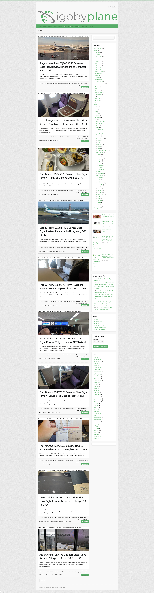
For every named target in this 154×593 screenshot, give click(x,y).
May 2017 (96, 373)
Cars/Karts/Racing (99, 121)
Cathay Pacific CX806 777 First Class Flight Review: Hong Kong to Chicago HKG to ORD (63, 286)
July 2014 (96, 426)
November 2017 (97, 371)
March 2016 (96, 392)
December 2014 (97, 417)
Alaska (100, 160)
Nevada (100, 167)
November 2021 (97, 359)
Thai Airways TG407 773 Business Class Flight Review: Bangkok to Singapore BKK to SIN (63, 394)
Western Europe (100, 194)
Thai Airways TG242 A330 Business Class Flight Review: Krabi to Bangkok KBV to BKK (63, 447)
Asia (97, 131)
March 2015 (96, 411)
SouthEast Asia (100, 183)
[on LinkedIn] (113, 7)
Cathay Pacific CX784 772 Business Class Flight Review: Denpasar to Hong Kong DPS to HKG (62, 231)
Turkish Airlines (98, 92)
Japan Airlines (63, 355)
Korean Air (97, 75)
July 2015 (96, 403)
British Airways (98, 63)
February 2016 (97, 394)
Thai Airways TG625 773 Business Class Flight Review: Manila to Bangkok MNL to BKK (63, 176)
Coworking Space (99, 123)
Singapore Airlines (64, 83)
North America (99, 152)
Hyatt (96, 110)
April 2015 (96, 409)
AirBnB (96, 106)
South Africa (100, 129)
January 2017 (97, 376)
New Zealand (101, 173)
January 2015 (97, 415)
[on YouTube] (110, 7)
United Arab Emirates (102, 150)
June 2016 (96, 386)
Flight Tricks (97, 100)
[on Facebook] (108, 7)
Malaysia (100, 188)
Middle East (99, 144)
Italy (99, 204)
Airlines (58, 83)
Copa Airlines (98, 67)
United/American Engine (60, 26)
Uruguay (99, 181)
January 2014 (97, 438)
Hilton (96, 108)
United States (101, 158)
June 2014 (96, 428)
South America (99, 175)
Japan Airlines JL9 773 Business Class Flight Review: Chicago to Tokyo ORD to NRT (62, 556)
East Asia (98, 135)
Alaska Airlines (98, 56)
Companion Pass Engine (74, 26)
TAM (96, 88)
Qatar (99, 148)
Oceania (98, 171)
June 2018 (96, 363)
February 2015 (97, 413)
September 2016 (98, 380)
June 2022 (96, 357)
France (99, 198)
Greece (99, 140)
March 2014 (96, 434)
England (99, 196)
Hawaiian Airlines (99, 71)
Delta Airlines (98, 69)
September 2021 (98, 361)
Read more (85, 87)
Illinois (100, 163)
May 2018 (96, 365)
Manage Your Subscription (100, 327)
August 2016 (97, 382)
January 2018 (97, 369)
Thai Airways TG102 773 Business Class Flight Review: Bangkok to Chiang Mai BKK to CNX (63, 122)
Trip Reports (97, 117)
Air (55, 83)
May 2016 (96, 388)
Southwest (97, 87)
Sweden (99, 206)
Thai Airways (63, 136)
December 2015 (97, 398)
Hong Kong (100, 133)
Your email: (95, 339)
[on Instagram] (115, 7)
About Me (92, 26)
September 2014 (98, 423)
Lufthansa (97, 77)
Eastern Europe (100, 138)
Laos (99, 186)
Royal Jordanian (99, 81)
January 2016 (97, 396)
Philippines (100, 190)
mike (42, 83)
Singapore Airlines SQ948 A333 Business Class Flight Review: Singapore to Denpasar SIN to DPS (62, 67)
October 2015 (97, 401)
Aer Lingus (97, 52)
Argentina (100, 177)
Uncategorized (97, 208)
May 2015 (96, 407)
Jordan (99, 146)
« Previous (43, 580)
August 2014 (97, 425)
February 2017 (97, 375)
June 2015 (96, 405)
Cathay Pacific (63, 247)
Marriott (97, 113)
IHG (96, 111)
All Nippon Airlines (99, 58)
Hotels (95, 104)
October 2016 (97, 378)
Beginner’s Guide (47, 26)
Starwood (97, 115)
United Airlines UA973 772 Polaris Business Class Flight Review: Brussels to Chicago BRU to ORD (63, 501)
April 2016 (96, 390)
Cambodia (100, 184)
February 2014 (97, 436)
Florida (100, 161)
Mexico (99, 156)
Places (96, 125)
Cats (95, 96)
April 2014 (96, 432)
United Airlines (65, 517)
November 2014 (97, 419)
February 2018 (97, 367)
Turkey (99, 142)
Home (40, 26)
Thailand (99, 192)
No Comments (74, 83)
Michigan (101, 165)
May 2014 (96, 430)
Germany (100, 200)
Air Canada (97, 54)
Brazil (99, 179)
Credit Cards (97, 98)
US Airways (99, 62)
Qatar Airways (98, 79)
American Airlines (99, 60)
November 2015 (97, 400)
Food (95, 102)
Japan (99, 136)
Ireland (99, 202)
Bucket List (85, 26)
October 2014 (97, 421)
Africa (97, 127)
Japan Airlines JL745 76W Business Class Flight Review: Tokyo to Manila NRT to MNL (63, 340)
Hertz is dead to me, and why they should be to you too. (108, 223)
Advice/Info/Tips (98, 48)
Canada (99, 154)
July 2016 (96, 384)
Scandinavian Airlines (100, 83)
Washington (101, 169)
